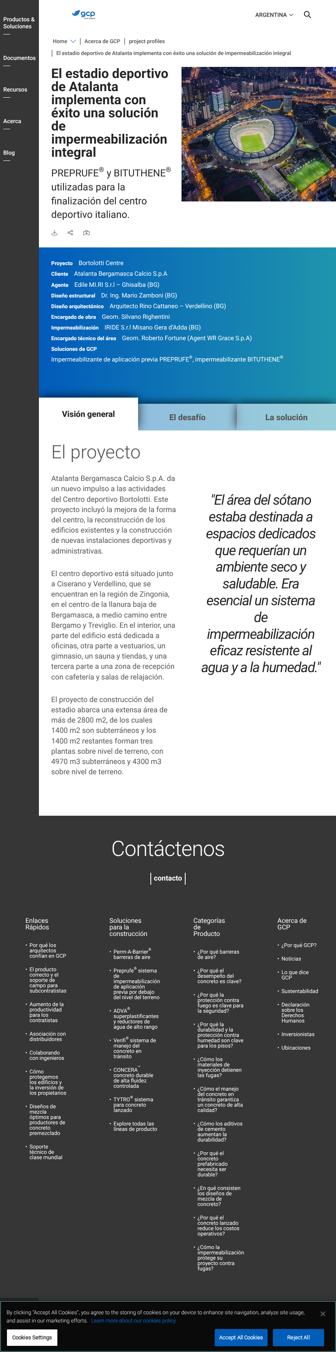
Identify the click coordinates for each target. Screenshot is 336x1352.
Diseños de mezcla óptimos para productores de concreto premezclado (47, 1120)
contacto (168, 878)
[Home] (85, 21)
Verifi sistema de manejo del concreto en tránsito (135, 1048)
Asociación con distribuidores (48, 1037)
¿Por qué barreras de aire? (218, 954)
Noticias (291, 959)
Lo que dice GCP (295, 975)
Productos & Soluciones (19, 23)
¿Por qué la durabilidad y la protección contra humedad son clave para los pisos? (220, 1035)
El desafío (187, 417)
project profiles (147, 42)
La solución (287, 417)
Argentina (271, 15)
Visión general (88, 414)
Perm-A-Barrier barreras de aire (132, 954)
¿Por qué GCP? (299, 945)
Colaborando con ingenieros (47, 1055)
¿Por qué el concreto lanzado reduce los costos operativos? (218, 1226)
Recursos (15, 90)
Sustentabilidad (300, 991)
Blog (9, 153)
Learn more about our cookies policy (133, 1321)
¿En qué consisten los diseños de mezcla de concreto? (219, 1196)
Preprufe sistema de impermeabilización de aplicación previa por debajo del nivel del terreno (137, 984)
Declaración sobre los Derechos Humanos (295, 1013)
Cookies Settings (32, 1337)
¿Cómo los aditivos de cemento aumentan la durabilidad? (220, 1132)
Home (60, 42)
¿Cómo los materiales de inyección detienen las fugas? (220, 1067)
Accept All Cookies (241, 1337)
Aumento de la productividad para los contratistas (47, 1012)
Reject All (298, 1337)
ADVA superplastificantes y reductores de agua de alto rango (136, 1019)
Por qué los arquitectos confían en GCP (48, 951)
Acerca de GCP (102, 42)
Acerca (12, 121)
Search (307, 16)
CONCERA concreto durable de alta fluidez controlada (133, 1078)
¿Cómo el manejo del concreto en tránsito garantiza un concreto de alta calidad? (220, 1100)
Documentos (19, 58)
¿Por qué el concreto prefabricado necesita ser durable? (213, 1164)
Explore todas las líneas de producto (135, 1126)
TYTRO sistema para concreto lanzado (133, 1105)
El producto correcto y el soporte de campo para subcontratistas (48, 980)
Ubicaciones (296, 1048)
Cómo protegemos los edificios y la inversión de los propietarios (48, 1082)
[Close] (323, 1314)
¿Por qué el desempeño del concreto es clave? (219, 976)
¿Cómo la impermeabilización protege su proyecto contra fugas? (221, 1258)
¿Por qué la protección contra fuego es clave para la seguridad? (220, 1003)
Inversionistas (298, 1034)
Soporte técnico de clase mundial (46, 1152)
